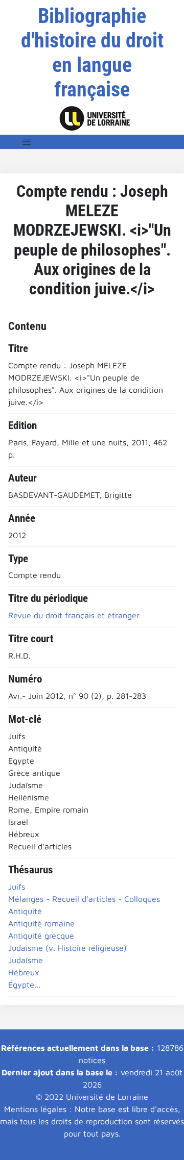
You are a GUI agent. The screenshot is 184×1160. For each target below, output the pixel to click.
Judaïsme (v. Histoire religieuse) (67, 947)
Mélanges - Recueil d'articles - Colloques (84, 898)
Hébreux (23, 972)
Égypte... (24, 984)
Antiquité (25, 911)
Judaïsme (25, 960)
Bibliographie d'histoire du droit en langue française (92, 53)
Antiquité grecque (41, 935)
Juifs (16, 886)
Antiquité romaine (41, 923)
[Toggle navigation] (26, 142)
